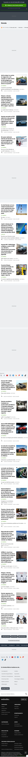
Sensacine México (18, 745)
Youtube (7, 375)
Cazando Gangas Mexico (7, 673)
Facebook (4, 375)
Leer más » (21, 89)
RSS (16, 375)
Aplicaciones (17, 676)
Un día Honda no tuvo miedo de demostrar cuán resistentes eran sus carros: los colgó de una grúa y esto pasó (8, 209)
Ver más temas (5, 688)
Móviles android (5, 681)
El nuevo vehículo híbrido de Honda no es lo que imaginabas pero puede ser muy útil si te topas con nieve (8, 141)
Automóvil (3, 85)
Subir (23, 699)
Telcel (15, 684)
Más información (21, 755)
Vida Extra (16, 708)
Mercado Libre (13, 27)
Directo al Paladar (5, 724)
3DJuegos (16, 706)
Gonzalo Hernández (9, 239)
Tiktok (25, 375)
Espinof (16, 717)
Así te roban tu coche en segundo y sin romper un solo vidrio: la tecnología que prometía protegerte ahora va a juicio (8, 79)
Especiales (16, 673)
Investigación (12, 645)
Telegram (13, 375)
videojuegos (4, 684)
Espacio (3, 234)
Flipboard (19, 375)
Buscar (26, 694)
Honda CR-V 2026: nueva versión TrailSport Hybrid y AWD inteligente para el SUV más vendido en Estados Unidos (8, 385)
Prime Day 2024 (24, 645)
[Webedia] (5, 700)
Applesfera (3, 710)
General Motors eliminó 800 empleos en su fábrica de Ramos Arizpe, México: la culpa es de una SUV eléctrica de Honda (8, 493)
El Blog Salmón (17, 732)
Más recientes (6, 636)
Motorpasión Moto (18, 726)
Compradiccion (4, 736)
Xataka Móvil (4, 708)
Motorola (20, 27)
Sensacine (16, 715)
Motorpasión (17, 724)
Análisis (18, 645)
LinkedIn (22, 375)
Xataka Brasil (4, 745)
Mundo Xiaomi (4, 714)
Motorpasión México (18, 749)
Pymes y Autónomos (18, 734)
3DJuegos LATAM (17, 743)
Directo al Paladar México (6, 749)
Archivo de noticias (14, 640)
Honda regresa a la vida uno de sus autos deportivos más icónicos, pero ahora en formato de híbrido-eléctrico (8, 597)
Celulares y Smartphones (7, 676)
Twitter (1, 375)
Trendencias (4, 732)
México (16, 681)
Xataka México (4, 743)
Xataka (2, 706)
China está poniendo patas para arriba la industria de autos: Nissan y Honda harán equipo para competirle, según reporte (8, 619)
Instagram (10, 375)
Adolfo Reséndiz (8, 91)
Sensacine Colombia (18, 747)
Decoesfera (3, 734)
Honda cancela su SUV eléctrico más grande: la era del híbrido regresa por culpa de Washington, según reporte (8, 120)
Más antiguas (22, 636)
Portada (15, 636)
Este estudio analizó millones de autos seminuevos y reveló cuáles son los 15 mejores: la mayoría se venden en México (8, 536)
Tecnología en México (19, 679)
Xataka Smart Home (5, 712)
